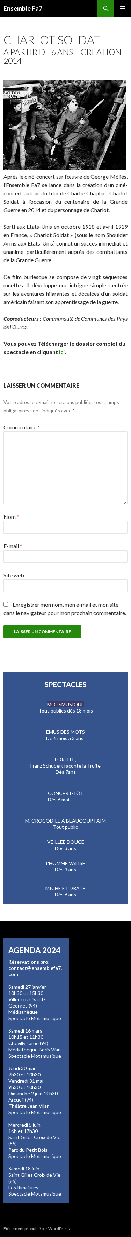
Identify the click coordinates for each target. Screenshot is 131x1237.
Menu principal (122, 8)
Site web (13, 575)
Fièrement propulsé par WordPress (36, 1228)
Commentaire (21, 427)
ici (62, 352)
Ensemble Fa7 (22, 8)
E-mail (12, 546)
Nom (11, 516)
